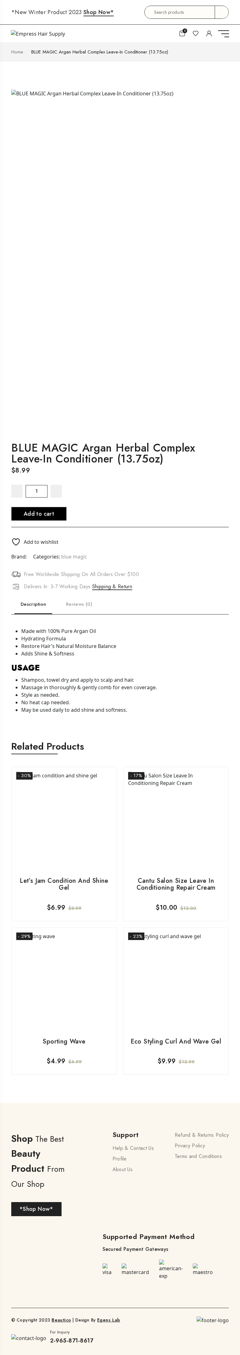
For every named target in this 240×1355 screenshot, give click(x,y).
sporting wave (63, 1041)
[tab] (33, 602)
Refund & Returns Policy (202, 1135)
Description (33, 604)
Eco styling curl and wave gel (176, 1041)
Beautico (61, 1320)
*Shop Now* (36, 1209)
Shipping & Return (112, 586)
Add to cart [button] (64, 851)
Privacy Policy (190, 1145)
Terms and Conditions (198, 1156)
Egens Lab (108, 1320)
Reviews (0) (79, 604)
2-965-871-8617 (71, 1341)
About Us (122, 1169)
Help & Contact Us (133, 1148)
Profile (119, 1158)
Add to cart (39, 514)
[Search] (221, 12)
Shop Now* (98, 12)
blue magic (74, 556)
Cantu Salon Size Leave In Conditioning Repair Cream (176, 884)
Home (17, 51)
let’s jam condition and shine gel (64, 884)
